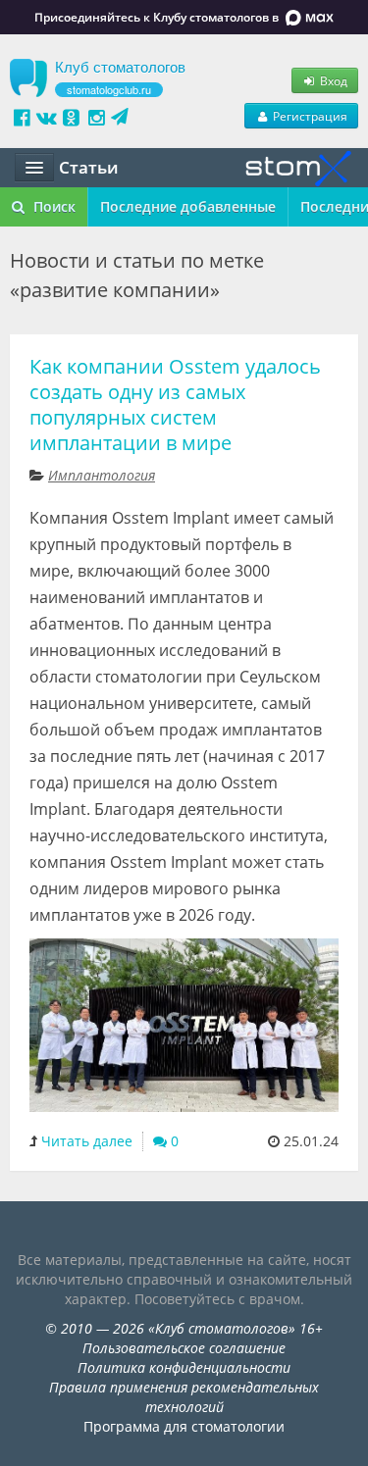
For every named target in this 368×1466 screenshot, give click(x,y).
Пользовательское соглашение (184, 1348)
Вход (332, 80)
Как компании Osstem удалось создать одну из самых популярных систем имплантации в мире (175, 404)
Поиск (52, 206)
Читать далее (86, 1141)
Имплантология (101, 475)
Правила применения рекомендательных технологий (184, 1397)
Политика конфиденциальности (184, 1367)
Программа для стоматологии (184, 1426)
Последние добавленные (188, 206)
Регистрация (308, 116)
